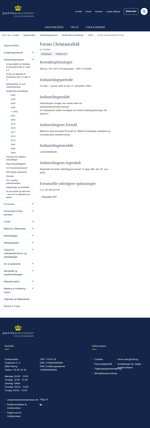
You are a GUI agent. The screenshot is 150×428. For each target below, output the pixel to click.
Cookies (98, 359)
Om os (74, 27)
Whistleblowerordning (102, 373)
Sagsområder (54, 27)
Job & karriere (95, 27)
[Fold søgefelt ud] (144, 11)
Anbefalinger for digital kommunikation (129, 366)
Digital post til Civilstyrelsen (14, 414)
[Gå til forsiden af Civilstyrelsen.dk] (17, 11)
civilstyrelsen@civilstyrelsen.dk (21, 399)
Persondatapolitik (102, 364)
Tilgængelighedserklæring (102, 368)
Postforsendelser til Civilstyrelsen (17, 406)
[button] (32, 52)
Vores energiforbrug (128, 359)
